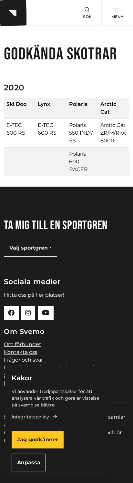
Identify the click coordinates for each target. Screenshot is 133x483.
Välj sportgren (28, 248)
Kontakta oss (20, 352)
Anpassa (28, 462)
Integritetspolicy (30, 417)
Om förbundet (22, 344)
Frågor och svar (23, 360)
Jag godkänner (37, 440)
